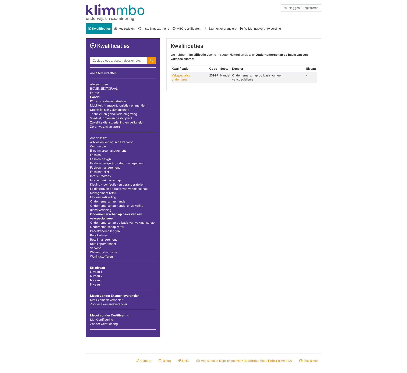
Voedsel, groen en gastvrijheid (111, 118)
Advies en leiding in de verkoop (112, 142)
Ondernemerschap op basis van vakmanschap (122, 222)
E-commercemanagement (108, 150)
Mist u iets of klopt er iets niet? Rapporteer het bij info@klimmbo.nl (246, 360)
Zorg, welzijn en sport (105, 126)
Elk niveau (97, 267)
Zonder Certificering (104, 324)
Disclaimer (310, 360)
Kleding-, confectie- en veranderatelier (117, 184)
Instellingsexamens (155, 28)
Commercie (98, 146)
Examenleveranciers (222, 28)
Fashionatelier (99, 171)
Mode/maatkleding (103, 197)
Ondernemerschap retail (107, 227)
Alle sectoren (99, 84)
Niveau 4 (96, 284)
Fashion (95, 155)
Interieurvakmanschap (105, 180)
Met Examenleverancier (106, 300)
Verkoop (96, 248)
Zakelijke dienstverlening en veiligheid (116, 122)
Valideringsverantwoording (262, 28)
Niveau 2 (96, 276)
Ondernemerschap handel (108, 201)
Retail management (103, 239)
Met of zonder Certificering (109, 315)
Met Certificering (101, 319)
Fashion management (105, 167)
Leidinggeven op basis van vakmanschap (119, 188)
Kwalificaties (101, 28)
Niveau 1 (96, 271)
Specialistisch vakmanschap (109, 109)
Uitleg (166, 360)
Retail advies (99, 235)
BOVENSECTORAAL (104, 88)
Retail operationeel (103, 243)
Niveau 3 (96, 280)
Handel (95, 97)
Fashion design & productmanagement (117, 163)
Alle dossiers (98, 138)
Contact (145, 360)
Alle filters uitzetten (103, 73)
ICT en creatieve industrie (108, 101)
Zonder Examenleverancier (108, 304)
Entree (94, 92)
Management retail (103, 193)
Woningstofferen (101, 256)
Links (185, 360)
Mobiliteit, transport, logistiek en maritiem (118, 105)
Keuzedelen (126, 28)
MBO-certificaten (188, 28)
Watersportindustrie (103, 252)
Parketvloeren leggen (105, 231)
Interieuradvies (100, 176)
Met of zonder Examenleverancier (114, 295)
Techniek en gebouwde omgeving (113, 114)
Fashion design (100, 159)
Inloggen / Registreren (302, 8)
